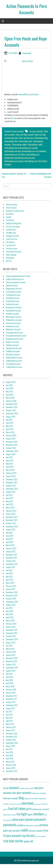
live (18, 814)
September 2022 (12, 526)
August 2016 (10, 746)
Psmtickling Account (13, 363)
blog (21, 797)
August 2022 (10, 529)
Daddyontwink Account (14, 360)
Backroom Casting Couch (15, 210)
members (38, 813)
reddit (24, 830)
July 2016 (9, 749)
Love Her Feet (10, 245)
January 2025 (11, 438)
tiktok (45, 830)
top (24, 835)
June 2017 (9, 714)
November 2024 (11, 444)
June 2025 (9, 422)
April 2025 (9, 429)
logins (30, 814)
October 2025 (11, 410)
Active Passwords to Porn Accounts (26, 9)
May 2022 (9, 539)
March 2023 (10, 507)
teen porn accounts (36, 830)
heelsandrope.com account (27, 147)
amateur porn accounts (26, 788)
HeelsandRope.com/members (28, 94)
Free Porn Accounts (13, 226)
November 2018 (11, 661)
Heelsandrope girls (25, 141)
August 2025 (10, 416)
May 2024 (9, 463)
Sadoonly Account (12, 304)
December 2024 (12, 441)
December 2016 (11, 733)
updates (27, 841)
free (10, 808)
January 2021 (10, 589)
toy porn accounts (40, 836)
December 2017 (11, 695)
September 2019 (12, 639)
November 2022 (11, 520)
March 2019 (10, 648)
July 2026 (9, 385)
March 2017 (10, 724)
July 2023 (9, 495)
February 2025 (11, 435)
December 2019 (11, 629)
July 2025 (9, 419)
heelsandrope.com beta (12, 151)
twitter (19, 840)
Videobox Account (12, 345)
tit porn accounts (12, 835)
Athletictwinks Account (14, 357)
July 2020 (9, 608)
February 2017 (11, 727)
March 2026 (10, 397)
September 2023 (12, 488)
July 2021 (9, 570)
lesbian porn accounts (9, 814)
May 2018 (9, 680)
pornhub (20, 825)
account (14, 787)
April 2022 (9, 542)
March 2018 (10, 686)
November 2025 (11, 407)
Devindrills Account (12, 298)
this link (13, 118)
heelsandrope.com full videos (15, 154)
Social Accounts (18, 131)
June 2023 (9, 498)
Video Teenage (11, 254)
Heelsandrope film (11, 141)
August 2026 (10, 382)
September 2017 (12, 705)
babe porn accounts (39, 793)
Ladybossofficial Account (15, 279)
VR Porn (9, 260)
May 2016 (9, 755)
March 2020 (10, 620)
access (6, 788)
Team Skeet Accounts (13, 251)
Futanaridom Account (13, 310)
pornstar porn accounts (31, 825)
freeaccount (26, 53)
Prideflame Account (13, 351)
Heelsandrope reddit (35, 144)
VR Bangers (10, 257)
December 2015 (11, 771)
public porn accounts (11, 830)
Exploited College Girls (13, 223)
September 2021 (12, 564)
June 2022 (9, 535)
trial (5, 840)
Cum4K (8, 217)
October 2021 (11, 560)
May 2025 (9, 426)
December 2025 (12, 404)
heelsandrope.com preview (14, 161)
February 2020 (11, 623)
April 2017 (9, 720)
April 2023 (9, 504)
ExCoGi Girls (10, 220)
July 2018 (9, 673)
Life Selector (10, 242)
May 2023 (9, 501)
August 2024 (10, 454)
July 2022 (9, 532)
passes (29, 819)
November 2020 (11, 595)
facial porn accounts (38, 804)
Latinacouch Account (13, 323)
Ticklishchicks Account (14, 367)
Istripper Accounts (12, 235)
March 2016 (10, 761)
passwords (9, 824)
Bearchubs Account (13, 354)
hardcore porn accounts (40, 809)
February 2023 (11, 510)
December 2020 (12, 592)
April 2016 (9, 758)
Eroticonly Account (12, 301)
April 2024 (9, 466)
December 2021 (11, 554)
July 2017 (9, 711)
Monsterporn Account (13, 316)
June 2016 (9, 752)
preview (44, 824)
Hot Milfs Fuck (11, 232)
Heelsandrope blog (41, 137)
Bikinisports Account (13, 329)
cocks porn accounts (15, 804)
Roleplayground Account (14, 338)
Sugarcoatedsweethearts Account (18, 276)
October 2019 (11, 636)
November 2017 (11, 698)
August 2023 (10, 491)
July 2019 (9, 645)
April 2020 (9, 617)
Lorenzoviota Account (13, 291)
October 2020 (11, 598)
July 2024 (9, 457)
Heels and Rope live (26, 137)
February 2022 (11, 548)
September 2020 (12, 601)
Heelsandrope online (19, 144)
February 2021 (11, 586)
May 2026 (9, 391)
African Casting (11, 204)
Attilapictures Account (14, 319)
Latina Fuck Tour (11, 239)
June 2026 (9, 388)
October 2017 (11, 702)
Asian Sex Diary (11, 207)
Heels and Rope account (25, 134)
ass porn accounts (36, 131)
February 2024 (11, 473)
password (40, 819)
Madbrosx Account (12, 342)
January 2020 (11, 626)
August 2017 (10, 708)
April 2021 (9, 579)
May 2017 (9, 717)
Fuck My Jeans (11, 229)
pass (22, 819)
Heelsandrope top (10, 147)
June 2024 (9, 460)
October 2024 (11, 448)
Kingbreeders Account (14, 288)
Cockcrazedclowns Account (15, 282)
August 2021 (10, 567)
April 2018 (9, 683)
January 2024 (11, 476)
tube (11, 840)
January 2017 (10, 730)
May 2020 (9, 614)
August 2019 (10, 642)
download (27, 803)
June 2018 (9, 677)
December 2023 (12, 479)
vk (32, 841)
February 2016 (11, 764)
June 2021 (9, 573)
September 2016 (12, 742)
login (24, 813)
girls (29, 808)
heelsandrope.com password (24, 157)
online (15, 819)
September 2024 (12, 451)
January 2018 (10, 692)
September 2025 (12, 413)
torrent (30, 835)
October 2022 (11, 523)
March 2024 (10, 469)
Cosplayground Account (14, 332)
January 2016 (10, 767)
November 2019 (11, 633)
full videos (19, 808)
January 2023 (11, 513)
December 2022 (12, 517)
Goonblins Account (12, 313)
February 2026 (11, 400)
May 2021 (9, 576)
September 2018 (12, 667)
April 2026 (9, 394)
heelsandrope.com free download (34, 151)
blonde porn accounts (31, 798)
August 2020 (10, 604)
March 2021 (10, 582)
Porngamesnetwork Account (16, 335)
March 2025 (10, 432)
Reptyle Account (12, 285)
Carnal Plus (10, 213)
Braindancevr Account (14, 307)
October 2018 (11, 664)
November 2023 (11, 482)
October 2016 (11, 739)
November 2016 (11, 736)
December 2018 (11, 658)
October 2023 (11, 485)
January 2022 (11, 551)
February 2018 (11, 689)
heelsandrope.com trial (33, 161)
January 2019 (10, 655)
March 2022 (10, 545)
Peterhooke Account (13, 294)
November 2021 (11, 557)
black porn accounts (10, 798)
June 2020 (9, 611)
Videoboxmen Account (14, 348)
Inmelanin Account (12, 326)
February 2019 (11, 651)
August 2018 (10, 670)
